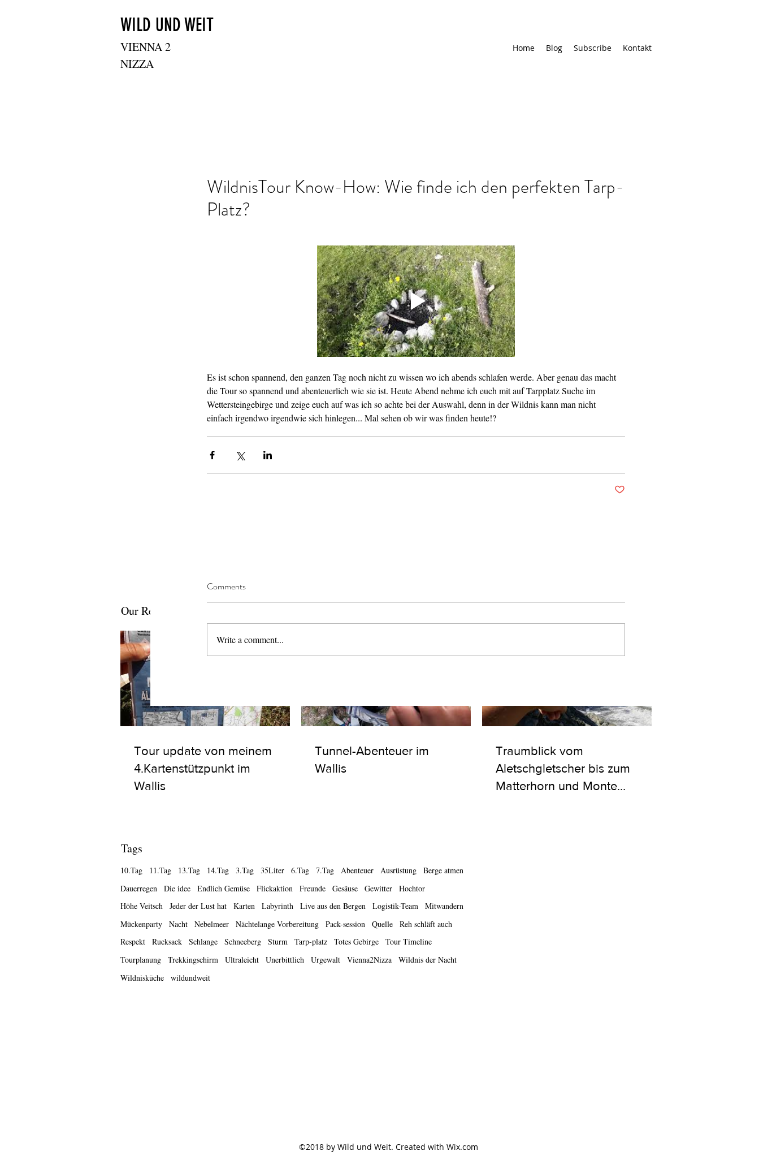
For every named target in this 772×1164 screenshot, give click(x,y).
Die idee (177, 888)
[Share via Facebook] (212, 455)
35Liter (272, 870)
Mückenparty (141, 924)
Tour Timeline (408, 941)
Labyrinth (277, 905)
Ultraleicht (242, 959)
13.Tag (189, 870)
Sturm (278, 941)
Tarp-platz (310, 941)
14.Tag (218, 870)
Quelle (382, 924)
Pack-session (345, 924)
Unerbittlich (285, 959)
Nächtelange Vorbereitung (277, 924)
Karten (244, 905)
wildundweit (190, 977)
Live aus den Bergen (333, 905)
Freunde (313, 888)
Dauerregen (138, 888)
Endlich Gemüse (223, 888)
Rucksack (167, 941)
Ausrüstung (398, 870)
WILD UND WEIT (167, 25)
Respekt (132, 941)
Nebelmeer (211, 924)
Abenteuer (357, 870)
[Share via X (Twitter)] (240, 455)
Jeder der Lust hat (198, 905)
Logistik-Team (395, 905)
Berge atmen (443, 870)
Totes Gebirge (356, 941)
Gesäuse (345, 888)
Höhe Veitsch (141, 905)
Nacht (178, 924)
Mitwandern (444, 905)
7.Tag (325, 870)
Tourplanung (140, 959)
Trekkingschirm (193, 959)
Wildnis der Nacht (427, 959)
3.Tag (245, 870)
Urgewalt (325, 959)
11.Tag (160, 870)
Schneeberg (242, 941)
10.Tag (131, 870)
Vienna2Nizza (369, 959)
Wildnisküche (142, 977)
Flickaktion (275, 888)
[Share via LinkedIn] (267, 455)
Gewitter (378, 888)
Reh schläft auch (426, 924)
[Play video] (416, 301)
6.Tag (300, 870)
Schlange (203, 941)
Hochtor (412, 888)
